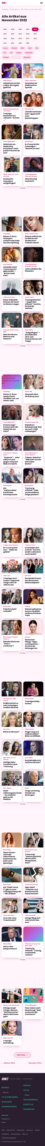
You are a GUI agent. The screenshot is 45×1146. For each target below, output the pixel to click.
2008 (27, 43)
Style (26, 1090)
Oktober (6, 57)
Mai (37, 48)
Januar (5, 48)
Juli (11, 53)
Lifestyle (28, 1104)
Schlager (7, 1102)
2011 (5, 43)
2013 (27, 39)
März (22, 48)
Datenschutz (20, 1130)
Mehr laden (22, 1055)
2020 (12, 34)
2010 (12, 43)
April (29, 48)
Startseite (5, 9)
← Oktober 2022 (8, 1063)
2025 (12, 29)
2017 (35, 34)
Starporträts (9, 1107)
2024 (20, 29)
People (5, 1088)
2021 (5, 34)
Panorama (28, 1109)
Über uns (25, 1134)
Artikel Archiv (10, 1130)
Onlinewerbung (15, 1134)
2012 (35, 39)
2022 (35, 29)
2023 (27, 29)
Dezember (27, 57)
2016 (5, 39)
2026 (5, 29)
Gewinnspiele (30, 1100)
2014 (20, 39)
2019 (20, 34)
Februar (14, 48)
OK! (4, 3)
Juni (4, 53)
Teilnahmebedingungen (9, 1138)
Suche (4, 1122)
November (16, 57)
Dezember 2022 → (36, 1063)
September (28, 53)
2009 (20, 43)
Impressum (29, 1130)
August (18, 53)
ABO (3, 1130)
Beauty (27, 1095)
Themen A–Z (6, 1119)
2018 (27, 34)
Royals (27, 1085)
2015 (12, 39)
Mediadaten (5, 1134)
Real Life (5, 1092)
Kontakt (37, 1130)
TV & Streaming (10, 1097)
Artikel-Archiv (14, 9)
